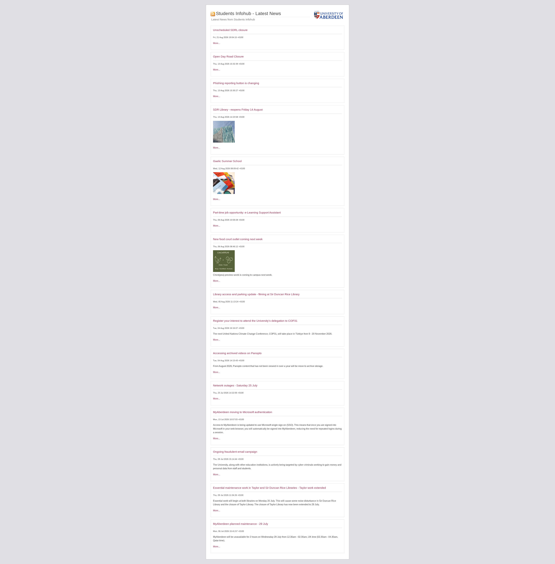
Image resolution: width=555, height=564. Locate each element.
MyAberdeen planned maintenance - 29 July (240, 523)
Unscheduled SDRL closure (230, 30)
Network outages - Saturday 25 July (235, 385)
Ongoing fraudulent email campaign (235, 451)
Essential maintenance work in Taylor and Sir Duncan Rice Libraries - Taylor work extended (269, 487)
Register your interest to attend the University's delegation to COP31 (255, 320)
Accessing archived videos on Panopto (237, 353)
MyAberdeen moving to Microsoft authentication (242, 412)
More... (216, 43)
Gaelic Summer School (227, 161)
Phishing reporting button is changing (236, 83)
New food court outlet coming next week (238, 239)
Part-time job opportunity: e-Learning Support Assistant (247, 212)
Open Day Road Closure (228, 56)
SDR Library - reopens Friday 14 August (238, 109)
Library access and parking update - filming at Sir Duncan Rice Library (256, 294)
